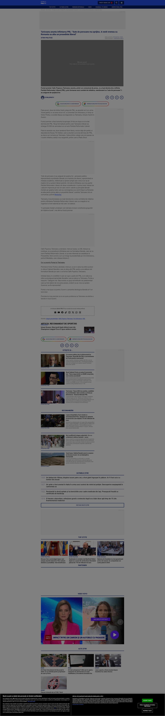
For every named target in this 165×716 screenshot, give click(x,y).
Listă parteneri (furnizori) (78, 704)
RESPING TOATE (147, 710)
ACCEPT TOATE (147, 700)
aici (55, 708)
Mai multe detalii (31, 701)
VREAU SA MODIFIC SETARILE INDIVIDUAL (147, 705)
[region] (82, 705)
